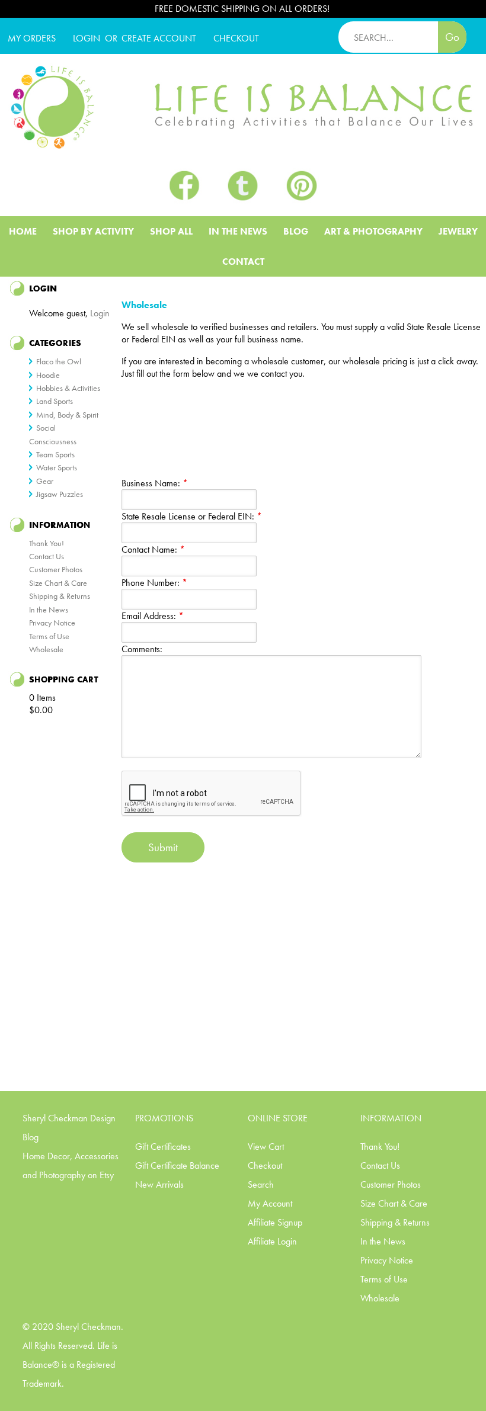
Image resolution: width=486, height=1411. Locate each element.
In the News (48, 609)
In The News (238, 231)
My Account (270, 1203)
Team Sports (55, 454)
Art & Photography (373, 231)
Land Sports (54, 401)
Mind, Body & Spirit (67, 414)
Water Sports (56, 467)
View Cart (266, 1146)
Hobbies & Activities (68, 388)
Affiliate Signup (275, 1222)
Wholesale (46, 649)
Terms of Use (49, 636)
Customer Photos (55, 569)
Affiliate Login (272, 1241)
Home (23, 231)
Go (452, 37)
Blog (295, 231)
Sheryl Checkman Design (69, 1118)
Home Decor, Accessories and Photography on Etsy (71, 1165)
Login (86, 38)
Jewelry (458, 231)
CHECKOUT (236, 38)
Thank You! (46, 543)
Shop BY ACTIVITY (93, 231)
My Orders (32, 38)
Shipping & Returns (59, 596)
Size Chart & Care (58, 583)
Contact (243, 261)
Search (261, 1184)
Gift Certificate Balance (177, 1165)
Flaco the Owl (58, 361)
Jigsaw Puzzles (59, 494)
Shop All (171, 231)
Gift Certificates (163, 1146)
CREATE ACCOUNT (159, 38)
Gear (44, 481)
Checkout (265, 1165)
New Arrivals (159, 1184)
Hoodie (48, 375)
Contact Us (46, 556)
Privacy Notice (52, 622)
